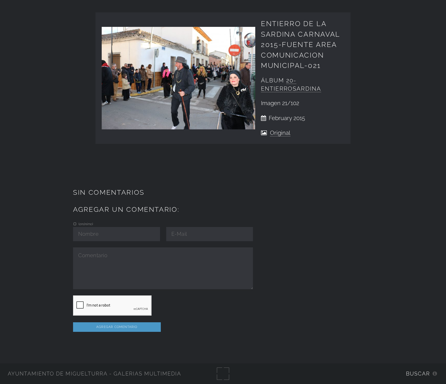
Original (280, 133)
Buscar (418, 374)
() (85, 224)
